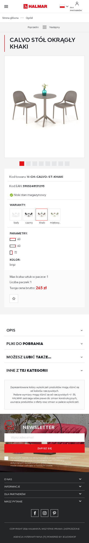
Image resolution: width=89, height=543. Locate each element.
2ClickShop (69, 536)
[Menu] (8, 6)
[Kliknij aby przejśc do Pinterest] (54, 513)
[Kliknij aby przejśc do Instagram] (44, 513)
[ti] (44, 536)
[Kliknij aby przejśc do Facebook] (35, 513)
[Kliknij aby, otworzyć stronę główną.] (35, 6)
